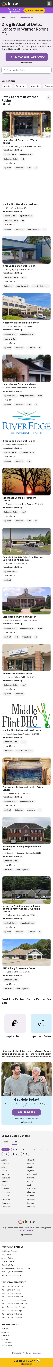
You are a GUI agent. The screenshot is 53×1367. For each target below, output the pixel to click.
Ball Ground (32, 1174)
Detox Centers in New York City (14, 1303)
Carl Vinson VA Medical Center (19, 616)
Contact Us (5, 1335)
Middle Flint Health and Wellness (20, 204)
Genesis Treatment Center (17, 673)
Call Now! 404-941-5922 (27, 57)
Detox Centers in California (12, 1286)
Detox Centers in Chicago (11, 1310)
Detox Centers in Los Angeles (13, 1307)
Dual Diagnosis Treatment (12, 1272)
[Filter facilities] (49, 97)
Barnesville (5, 1178)
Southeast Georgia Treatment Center (19, 499)
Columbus (20, 86)
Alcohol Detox (7, 1258)
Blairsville (31, 1178)
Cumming (31, 1207)
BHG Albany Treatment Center (19, 968)
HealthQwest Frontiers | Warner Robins (20, 141)
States (4, 1141)
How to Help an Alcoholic (11, 1275)
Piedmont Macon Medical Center (20, 322)
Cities (14, 1141)
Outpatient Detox (8, 1265)
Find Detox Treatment (13, 1282)
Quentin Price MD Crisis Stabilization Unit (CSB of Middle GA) (22, 559)
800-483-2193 (26, 1112)
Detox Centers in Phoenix (11, 1317)
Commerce (5, 1203)
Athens (4, 1167)
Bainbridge (5, 1174)
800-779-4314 (26, 1230)
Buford (30, 1181)
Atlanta (6, 86)
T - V (15, 1154)
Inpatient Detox (7, 1261)
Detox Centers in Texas (10, 1290)
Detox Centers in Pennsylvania (13, 1300)
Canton (30, 1185)
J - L (33, 1149)
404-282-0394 (35, 10)
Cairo (3, 1185)
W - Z (25, 1154)
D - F (15, 1149)
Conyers (30, 1203)
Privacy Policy (6, 1346)
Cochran (30, 1196)
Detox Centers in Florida (11, 1293)
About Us (5, 1332)
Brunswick (5, 1181)
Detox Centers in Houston (11, 1314)
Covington (5, 1207)
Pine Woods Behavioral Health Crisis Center (22, 788)
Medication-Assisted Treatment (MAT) (16, 1268)
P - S (5, 1154)
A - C (6, 1149)
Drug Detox (6, 1254)
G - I (24, 1149)
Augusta (35, 86)
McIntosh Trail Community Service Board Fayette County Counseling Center (21, 909)
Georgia (13, 17)
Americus (5, 1164)
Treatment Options (12, 1247)
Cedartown (5, 1192)
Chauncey (5, 1196)
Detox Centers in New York (12, 1296)
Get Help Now (14, 9)
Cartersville (31, 1189)
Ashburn (30, 1164)
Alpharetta (31, 1160)
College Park (6, 1199)
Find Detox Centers (9, 1251)
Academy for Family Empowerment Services (21, 848)
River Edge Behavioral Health (18, 265)
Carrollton (5, 1189)
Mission (4, 1328)
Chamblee (31, 1192)
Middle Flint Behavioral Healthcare (21, 730)
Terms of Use (6, 1342)
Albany (4, 1160)
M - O (43, 1149)
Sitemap (4, 1339)
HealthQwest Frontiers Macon (19, 384)
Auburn (4, 1171)
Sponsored (15, 12)
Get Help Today (25, 1360)
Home (3, 17)
